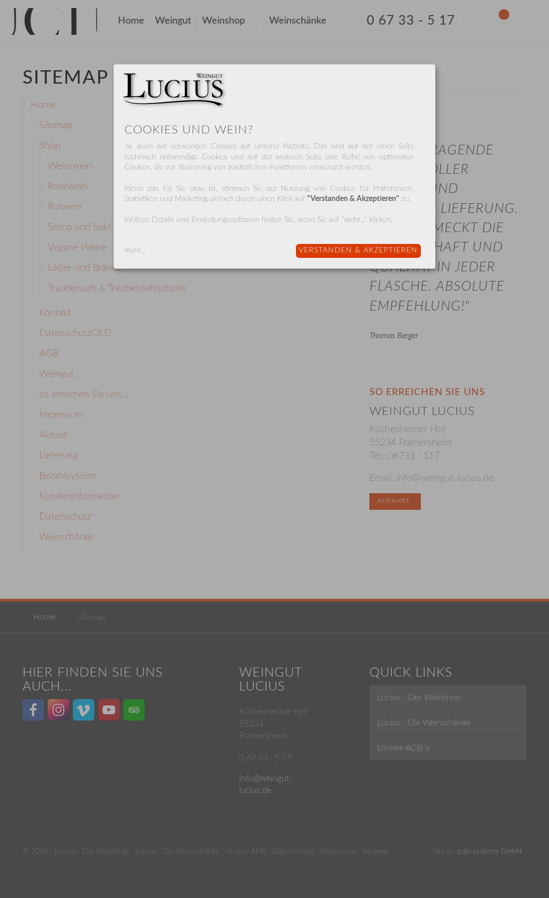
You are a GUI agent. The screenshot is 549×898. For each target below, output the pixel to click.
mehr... (134, 250)
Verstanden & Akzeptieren (358, 250)
